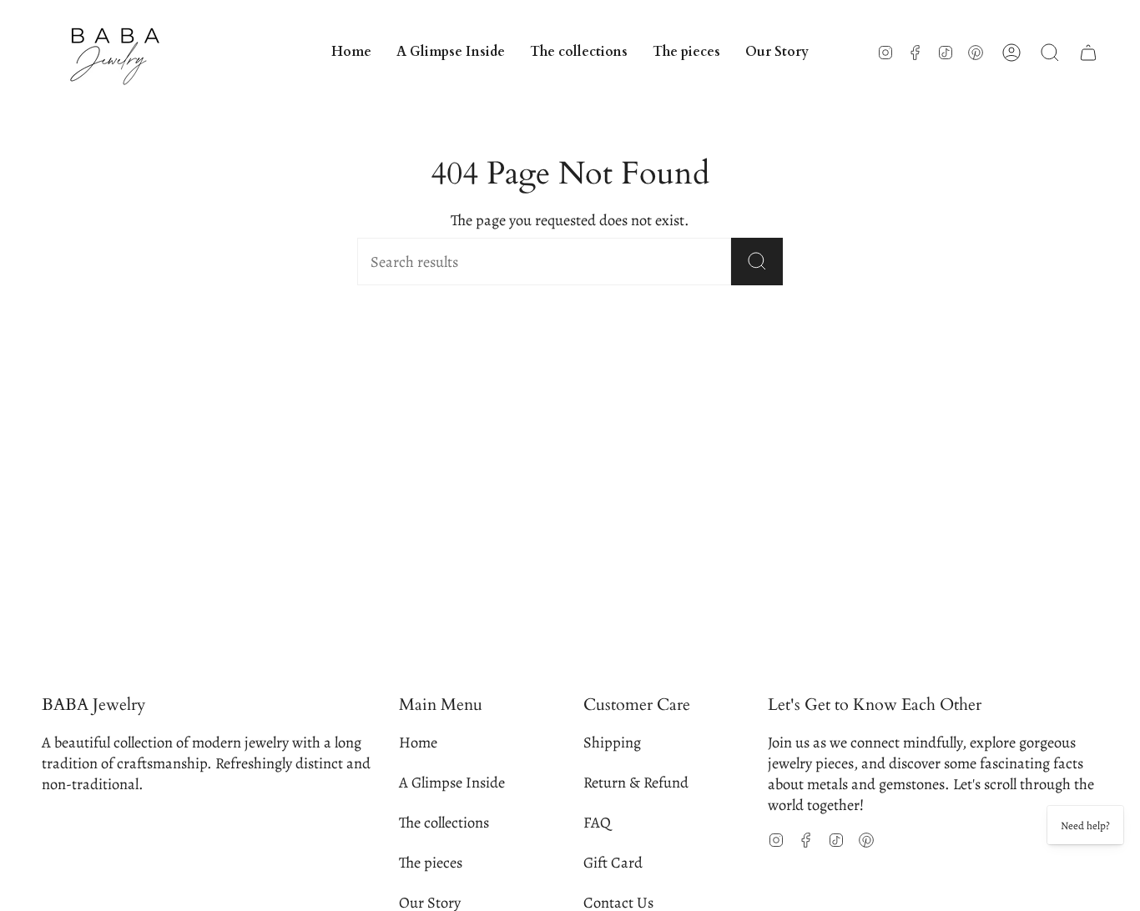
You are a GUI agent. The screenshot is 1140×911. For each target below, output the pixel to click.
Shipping (612, 742)
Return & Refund (636, 782)
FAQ (597, 822)
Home (418, 742)
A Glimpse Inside (452, 782)
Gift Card (613, 862)
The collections (444, 822)
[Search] (757, 261)
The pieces (430, 862)
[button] (578, 52)
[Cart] (1088, 52)
